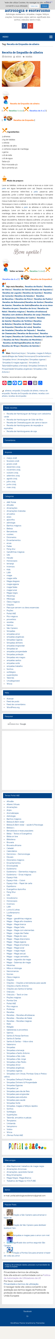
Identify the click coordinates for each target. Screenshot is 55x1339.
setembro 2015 (13, 476)
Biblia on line (12, 836)
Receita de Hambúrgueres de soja (22, 431)
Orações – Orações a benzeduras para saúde (26, 983)
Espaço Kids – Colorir (16, 880)
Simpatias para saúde (16, 1100)
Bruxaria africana (14, 845)
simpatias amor (13, 634)
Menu (5, 37)
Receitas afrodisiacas (36, 311)
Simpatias (11, 631)
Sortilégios (11, 1112)
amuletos (11, 514)
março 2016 (12, 458)
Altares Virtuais (13, 804)
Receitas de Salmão (30, 346)
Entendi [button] (44, 6)
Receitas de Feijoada (25, 330)
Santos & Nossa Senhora (17, 1036)
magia (9, 575)
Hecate (10, 558)
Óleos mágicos (13, 977)
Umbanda (11, 1123)
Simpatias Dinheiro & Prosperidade (22, 1082)
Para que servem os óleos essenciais (23, 607)
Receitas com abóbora (12, 315)
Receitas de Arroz (28, 308)
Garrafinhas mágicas (15, 552)
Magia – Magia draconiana (18, 939)
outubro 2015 (12, 473)
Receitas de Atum (31, 343)
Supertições (12, 1115)
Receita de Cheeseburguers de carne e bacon (27, 422)
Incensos (11, 566)
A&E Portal (11, 502)
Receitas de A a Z (38, 111)
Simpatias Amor (9, 359)
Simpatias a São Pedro (16, 1062)
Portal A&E (11, 613)
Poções (10, 610)
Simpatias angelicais (23, 369)
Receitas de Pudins (43, 299)
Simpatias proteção (15, 654)
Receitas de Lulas (23, 327)
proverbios (11, 619)
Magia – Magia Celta (15, 927)
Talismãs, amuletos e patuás (19, 1118)
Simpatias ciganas (37, 359)
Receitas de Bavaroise (28, 333)
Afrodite (10, 505)
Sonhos (10, 669)
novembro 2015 (13, 470)
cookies (10, 534)
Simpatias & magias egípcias (14, 362)
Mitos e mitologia (14, 968)
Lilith (9, 572)
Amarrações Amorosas (17, 1169)
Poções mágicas (14, 997)
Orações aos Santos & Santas (19, 989)
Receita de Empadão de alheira (22, 52)
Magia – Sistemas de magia (19, 962)
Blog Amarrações (14, 1175)
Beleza (10, 528)
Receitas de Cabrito (43, 336)
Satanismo (11, 1044)
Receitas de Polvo (24, 299)
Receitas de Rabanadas (13, 302)
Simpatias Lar (12, 1088)
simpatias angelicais (15, 637)
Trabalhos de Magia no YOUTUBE (21, 1181)
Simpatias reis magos (16, 657)
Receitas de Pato (11, 340)
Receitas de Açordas (32, 293)
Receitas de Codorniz (22, 336)
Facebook (28, 1311)
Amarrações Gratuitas (16, 511)
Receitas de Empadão (24, 120)
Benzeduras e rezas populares (20, 831)
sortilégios (11, 672)
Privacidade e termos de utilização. (21, 1284)
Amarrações (23, 359)
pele (4, 188)
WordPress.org (13, 707)
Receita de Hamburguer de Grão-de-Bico (25, 420)
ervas (9, 543)
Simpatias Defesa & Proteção (19, 1079)
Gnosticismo (12, 898)
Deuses (10, 857)
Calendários (12, 851)
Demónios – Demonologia (18, 854)
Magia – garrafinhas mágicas (19, 918)
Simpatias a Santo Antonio (18, 1053)
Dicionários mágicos (15, 860)
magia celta (12, 578)
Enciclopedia (12, 866)
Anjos (22, 353)
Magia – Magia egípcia (16, 942)
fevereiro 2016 (13, 461)
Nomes (10, 974)
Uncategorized (13, 681)
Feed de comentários (16, 704)
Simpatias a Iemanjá (18, 366)
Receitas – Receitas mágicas (19, 1021)
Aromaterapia (13, 813)
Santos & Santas (14, 1038)
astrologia (11, 523)
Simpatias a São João (16, 1056)
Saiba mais (34, 6)
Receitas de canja (32, 315)
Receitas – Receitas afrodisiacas (21, 1015)
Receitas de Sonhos (34, 302)
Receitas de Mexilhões (31, 340)
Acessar (10, 699)
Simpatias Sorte (13, 1103)
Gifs (8, 555)
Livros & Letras (13, 910)
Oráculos (10, 992)
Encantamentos (43, 356)
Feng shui (11, 549)
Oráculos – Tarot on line (17, 994)
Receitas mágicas (16, 311)
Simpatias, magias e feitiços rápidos (22, 1106)
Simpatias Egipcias (15, 1085)
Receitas (13, 111)
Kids (8, 569)
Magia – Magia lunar (15, 948)
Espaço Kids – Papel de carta (19, 883)
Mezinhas (15, 353)
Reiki (9, 1024)
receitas (29, 56)
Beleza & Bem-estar (15, 822)
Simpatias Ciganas (15, 640)
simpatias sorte (13, 663)
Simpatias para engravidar (18, 1094)
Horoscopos (29, 356)
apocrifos (11, 520)
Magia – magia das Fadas (18, 933)
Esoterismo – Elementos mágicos (21, 872)
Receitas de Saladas (24, 296)
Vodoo (9, 1129)
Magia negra (12, 593)
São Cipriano (12, 628)
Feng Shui (11, 892)
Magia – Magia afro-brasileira (19, 921)
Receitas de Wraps (10, 346)
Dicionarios (11, 537)
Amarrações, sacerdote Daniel (20, 1172)
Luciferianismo (13, 913)
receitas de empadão (17, 396)
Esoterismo (11, 869)
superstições (12, 675)
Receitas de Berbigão (13, 343)
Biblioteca (11, 839)
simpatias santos (14, 660)
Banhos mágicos (14, 525)
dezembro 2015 (13, 467)
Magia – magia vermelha (17, 956)
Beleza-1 (10, 828)
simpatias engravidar (16, 646)
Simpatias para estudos (17, 1097)
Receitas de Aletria (22, 305)
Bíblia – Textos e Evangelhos (19, 834)
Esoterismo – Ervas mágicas (19, 874)
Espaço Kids (12, 877)
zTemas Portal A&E (15, 1135)
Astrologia (11, 816)
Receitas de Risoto (33, 286)
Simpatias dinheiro (15, 643)
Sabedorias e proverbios (17, 1030)
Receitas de (37, 305)
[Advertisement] (27, 760)
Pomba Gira (12, 1000)
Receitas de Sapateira (41, 290)
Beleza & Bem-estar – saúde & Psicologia (25, 825)
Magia (9, 915)
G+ (27, 1316)
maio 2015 (11, 487)
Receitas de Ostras (21, 290)
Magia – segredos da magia (19, 959)
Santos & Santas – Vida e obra (20, 1041)
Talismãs (10, 678)
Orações (10, 605)
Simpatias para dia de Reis (18, 1091)
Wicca (9, 684)
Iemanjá (10, 563)
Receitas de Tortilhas (22, 321)
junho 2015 (11, 484)
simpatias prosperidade (17, 651)
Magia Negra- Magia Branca (19, 1178)
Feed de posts (13, 701)
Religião (10, 1027)
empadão (16, 391)
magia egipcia (13, 584)
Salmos (10, 625)
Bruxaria (10, 842)
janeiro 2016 (12, 464)
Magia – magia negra (16, 951)
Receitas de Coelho (26, 318)
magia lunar (12, 590)
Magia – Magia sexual (16, 953)
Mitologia (11, 599)
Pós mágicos (12, 616)
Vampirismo (12, 1126)
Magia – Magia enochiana (18, 945)
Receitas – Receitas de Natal (19, 1018)
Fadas (9, 546)
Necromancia (13, 971)
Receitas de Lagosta (11, 293)
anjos (9, 517)
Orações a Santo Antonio (18, 986)
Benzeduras (12, 531)
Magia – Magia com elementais (20, 930)
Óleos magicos (13, 602)
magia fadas (12, 587)
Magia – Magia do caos (17, 936)
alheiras (8, 391)
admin (18, 56)
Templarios (11, 1120)
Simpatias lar (12, 649)
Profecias (11, 1009)
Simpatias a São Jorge (16, 1059)
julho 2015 (11, 481)
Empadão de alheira (29, 391)
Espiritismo (11, 886)
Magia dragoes (13, 581)
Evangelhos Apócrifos (16, 889)
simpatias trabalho (15, 666)
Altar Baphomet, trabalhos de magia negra (25, 1166)
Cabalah (10, 848)
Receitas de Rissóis (22, 324)
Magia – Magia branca (16, 924)
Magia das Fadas (16, 356)
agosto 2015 (12, 478)
